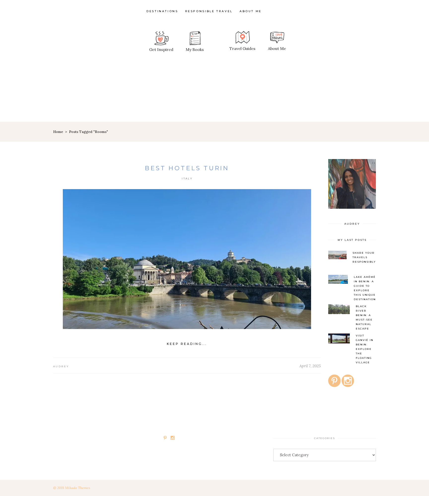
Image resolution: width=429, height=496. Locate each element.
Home (58, 131)
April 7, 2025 (310, 366)
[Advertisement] (214, 84)
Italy (187, 178)
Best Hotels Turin (187, 168)
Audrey (61, 366)
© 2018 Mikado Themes (71, 488)
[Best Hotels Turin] (187, 259)
